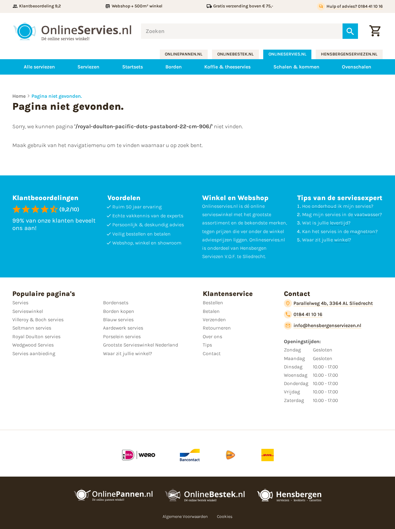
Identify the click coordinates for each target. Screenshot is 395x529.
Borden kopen (118, 311)
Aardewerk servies (123, 328)
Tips (207, 345)
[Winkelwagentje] (375, 31)
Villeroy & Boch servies (38, 319)
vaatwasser (367, 214)
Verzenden (214, 319)
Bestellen (213, 303)
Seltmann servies (31, 328)
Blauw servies (118, 319)
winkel (341, 240)
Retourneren (217, 328)
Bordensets (115, 303)
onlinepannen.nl (183, 54)
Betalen (211, 311)
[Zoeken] (350, 31)
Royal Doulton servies (36, 336)
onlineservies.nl (287, 54)
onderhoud (324, 206)
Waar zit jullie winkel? (127, 353)
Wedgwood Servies (33, 345)
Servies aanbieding (33, 353)
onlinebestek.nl (235, 54)
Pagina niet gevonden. (56, 96)
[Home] (72, 31)
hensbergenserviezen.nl (349, 54)
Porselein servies (122, 336)
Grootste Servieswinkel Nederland (140, 345)
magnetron (362, 231)
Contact (212, 353)
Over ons (212, 336)
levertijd (339, 223)
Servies (20, 303)
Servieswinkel (27, 311)
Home (19, 96)
